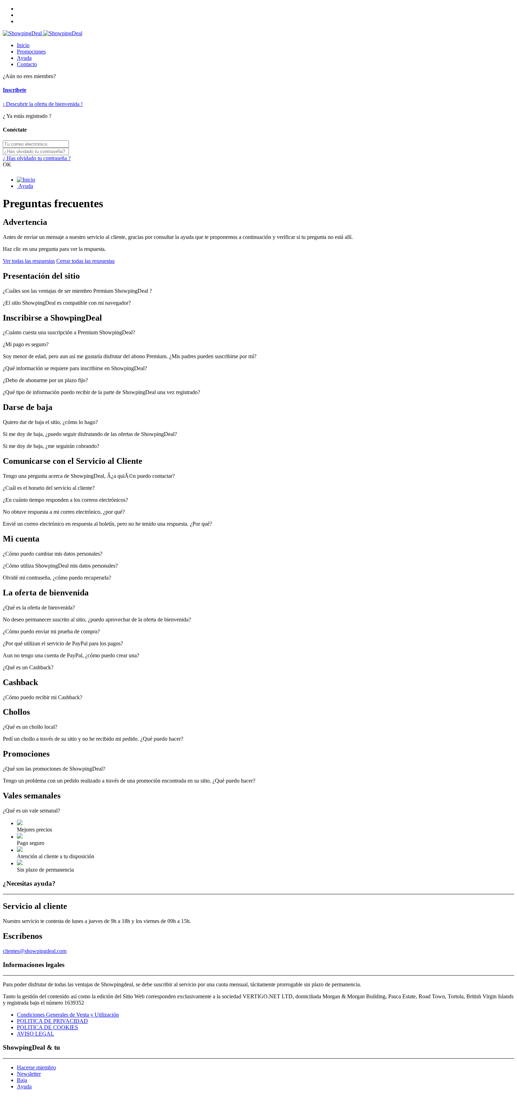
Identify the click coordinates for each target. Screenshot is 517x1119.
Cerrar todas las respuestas (85, 261)
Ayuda (24, 58)
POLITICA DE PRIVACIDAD (52, 1021)
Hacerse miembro (36, 1067)
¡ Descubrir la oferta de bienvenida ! (43, 104)
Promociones (31, 52)
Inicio (23, 45)
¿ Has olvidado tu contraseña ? (37, 158)
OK (7, 164)
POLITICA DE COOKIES (47, 1027)
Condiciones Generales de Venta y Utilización (68, 1015)
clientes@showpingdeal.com (34, 951)
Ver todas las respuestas (29, 261)
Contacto (27, 64)
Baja (22, 1080)
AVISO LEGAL (35, 1034)
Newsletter (29, 1074)
